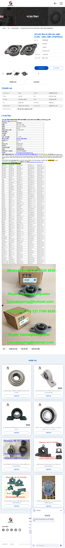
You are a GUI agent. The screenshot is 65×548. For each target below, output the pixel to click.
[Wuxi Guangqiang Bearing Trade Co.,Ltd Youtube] (15, 530)
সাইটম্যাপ (12, 544)
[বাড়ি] (10, 522)
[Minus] (61, 510)
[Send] (61, 545)
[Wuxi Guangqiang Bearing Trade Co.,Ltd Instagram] (7, 530)
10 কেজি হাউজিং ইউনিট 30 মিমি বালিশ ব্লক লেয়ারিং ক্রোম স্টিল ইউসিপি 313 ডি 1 (16, 428)
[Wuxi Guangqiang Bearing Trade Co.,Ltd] (10, 3)
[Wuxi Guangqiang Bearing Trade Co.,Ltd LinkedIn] (11, 530)
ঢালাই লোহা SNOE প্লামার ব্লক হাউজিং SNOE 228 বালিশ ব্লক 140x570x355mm (16, 501)
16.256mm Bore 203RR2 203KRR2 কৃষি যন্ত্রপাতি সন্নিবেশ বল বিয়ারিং (16, 391)
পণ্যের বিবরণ (36, 82)
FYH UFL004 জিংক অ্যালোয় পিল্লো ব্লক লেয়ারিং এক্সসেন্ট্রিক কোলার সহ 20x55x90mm (16, 465)
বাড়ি (5, 28)
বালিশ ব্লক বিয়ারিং (15, 28)
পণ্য (8, 28)
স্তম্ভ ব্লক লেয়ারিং (36, 349)
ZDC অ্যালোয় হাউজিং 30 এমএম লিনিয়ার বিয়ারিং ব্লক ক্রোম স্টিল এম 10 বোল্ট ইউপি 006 (48, 391)
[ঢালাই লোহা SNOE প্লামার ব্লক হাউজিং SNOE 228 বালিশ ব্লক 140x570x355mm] (16, 487)
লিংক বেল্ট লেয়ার (24, 349)
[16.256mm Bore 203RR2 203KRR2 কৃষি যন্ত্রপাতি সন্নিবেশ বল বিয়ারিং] (16, 377)
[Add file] (33, 545)
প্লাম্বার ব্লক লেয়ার (13, 349)
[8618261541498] (19, 530)
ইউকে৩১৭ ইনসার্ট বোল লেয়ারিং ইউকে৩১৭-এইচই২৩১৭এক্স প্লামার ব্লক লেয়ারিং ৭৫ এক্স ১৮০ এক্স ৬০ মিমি (49, 428)
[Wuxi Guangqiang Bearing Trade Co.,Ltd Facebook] (3, 530)
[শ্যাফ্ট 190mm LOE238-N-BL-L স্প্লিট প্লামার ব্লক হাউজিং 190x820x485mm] (48, 487)
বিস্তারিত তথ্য (13, 82)
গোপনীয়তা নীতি (5, 544)
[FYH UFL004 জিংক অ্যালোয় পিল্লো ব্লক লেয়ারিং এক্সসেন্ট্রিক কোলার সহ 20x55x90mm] (16, 450)
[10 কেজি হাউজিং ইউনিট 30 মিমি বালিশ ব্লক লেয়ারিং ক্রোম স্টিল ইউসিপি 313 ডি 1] (16, 414)
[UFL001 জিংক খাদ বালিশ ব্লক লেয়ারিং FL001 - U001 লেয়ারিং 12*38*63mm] (21, 50)
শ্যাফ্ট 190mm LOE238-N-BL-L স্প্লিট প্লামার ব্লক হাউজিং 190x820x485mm (48, 501)
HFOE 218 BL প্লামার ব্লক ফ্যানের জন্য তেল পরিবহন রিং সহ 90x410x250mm (49, 465)
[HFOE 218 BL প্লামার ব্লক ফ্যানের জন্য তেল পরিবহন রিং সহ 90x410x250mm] (48, 450)
